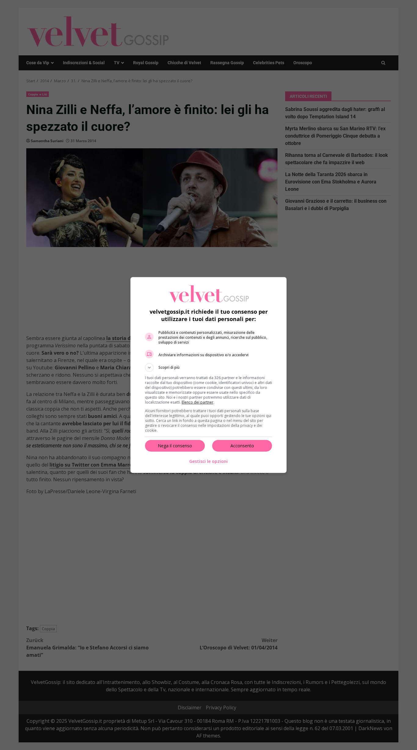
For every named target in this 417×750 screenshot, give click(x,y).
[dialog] (208, 375)
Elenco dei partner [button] (197, 402)
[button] (208, 367)
